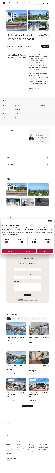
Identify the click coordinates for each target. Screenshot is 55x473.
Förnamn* (16, 267)
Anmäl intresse (45, 46)
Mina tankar (16, 281)
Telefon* (30, 274)
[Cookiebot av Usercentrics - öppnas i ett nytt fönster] (47, 221)
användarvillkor (31, 300)
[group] (27, 318)
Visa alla (44, 179)
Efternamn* (30, 267)
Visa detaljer (48, 246)
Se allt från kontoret (27, 406)
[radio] (8, 318)
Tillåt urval (27, 251)
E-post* (15, 274)
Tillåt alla (45, 251)
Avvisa (10, 251)
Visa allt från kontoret (41, 313)
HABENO (9, 423)
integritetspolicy (24, 300)
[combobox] (43, 3)
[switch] (21, 242)
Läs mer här (21, 299)
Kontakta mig (27, 295)
